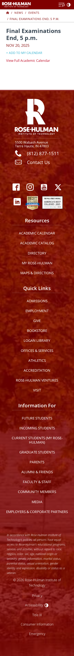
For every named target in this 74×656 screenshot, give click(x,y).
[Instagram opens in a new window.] (30, 187)
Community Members (37, 491)
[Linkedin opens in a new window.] (17, 202)
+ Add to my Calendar (24, 53)
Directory (37, 253)
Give (37, 320)
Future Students (37, 418)
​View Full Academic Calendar (28, 60)
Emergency (37, 633)
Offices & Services (37, 350)
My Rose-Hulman (37, 263)
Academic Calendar (37, 233)
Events (33, 13)
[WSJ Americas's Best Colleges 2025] (52, 202)
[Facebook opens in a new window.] (16, 187)
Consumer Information (37, 624)
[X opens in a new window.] (58, 187)
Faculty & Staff (37, 481)
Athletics (37, 360)
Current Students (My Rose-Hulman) (37, 440)
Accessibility (34, 605)
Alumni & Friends (37, 472)
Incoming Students (37, 428)
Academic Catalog (37, 243)
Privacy (37, 595)
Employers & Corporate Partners (37, 511)
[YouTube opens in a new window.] (44, 187)
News (18, 13)
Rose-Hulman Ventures (37, 380)
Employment (37, 310)
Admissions (37, 301)
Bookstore (37, 330)
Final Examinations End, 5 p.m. (34, 19)
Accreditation (37, 370)
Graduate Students (37, 452)
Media (37, 501)
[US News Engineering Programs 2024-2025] (32, 202)
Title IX (37, 615)
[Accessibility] (69, 5)
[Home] (7, 13)
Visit (37, 390)
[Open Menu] (62, 5)
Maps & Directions (37, 273)
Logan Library (37, 340)
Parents (37, 462)
